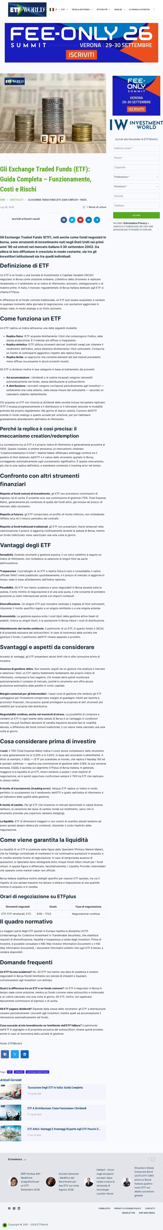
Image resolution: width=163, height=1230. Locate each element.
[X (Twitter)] (14, 1208)
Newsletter (128, 1213)
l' (135, 223)
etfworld (19, 1072)
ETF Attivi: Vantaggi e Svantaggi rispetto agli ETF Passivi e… (64, 1129)
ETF (63, 9)
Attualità (102, 9)
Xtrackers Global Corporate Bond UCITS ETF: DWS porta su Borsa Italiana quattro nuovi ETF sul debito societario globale (144, 1181)
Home (2, 200)
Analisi (118, 9)
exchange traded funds (37, 1072)
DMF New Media (147, 1213)
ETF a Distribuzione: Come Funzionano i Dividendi (57, 1108)
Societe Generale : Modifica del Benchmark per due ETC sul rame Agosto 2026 (69, 1181)
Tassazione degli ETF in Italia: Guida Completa (55, 1087)
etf (10, 1072)
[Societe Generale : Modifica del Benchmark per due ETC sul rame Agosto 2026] (51, 1182)
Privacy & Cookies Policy (127, 1208)
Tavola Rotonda (81, 9)
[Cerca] (154, 10)
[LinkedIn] (19, 1208)
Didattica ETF (16, 200)
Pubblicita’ (104, 1208)
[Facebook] (9, 1208)
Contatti (150, 1208)
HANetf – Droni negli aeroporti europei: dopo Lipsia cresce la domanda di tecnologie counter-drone (106, 1181)
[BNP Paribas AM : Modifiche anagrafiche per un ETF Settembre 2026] (13, 1182)
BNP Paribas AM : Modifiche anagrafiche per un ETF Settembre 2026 (31, 1181)
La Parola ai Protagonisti (143, 9)
